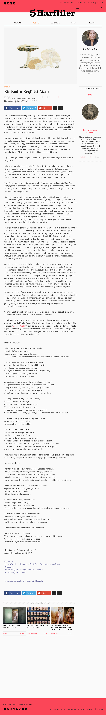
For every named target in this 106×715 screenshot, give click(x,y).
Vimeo (17, 709)
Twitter (8, 3)
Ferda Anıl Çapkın (32, 633)
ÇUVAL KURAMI (19, 102)
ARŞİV (73, 3)
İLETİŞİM (91, 3)
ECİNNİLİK (55, 22)
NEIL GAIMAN (14, 100)
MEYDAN (18, 22)
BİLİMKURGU (17, 99)
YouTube (14, 709)
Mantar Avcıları (19, 326)
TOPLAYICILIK (33, 100)
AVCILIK (6, 99)
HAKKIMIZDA (54, 709)
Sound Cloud (23, 709)
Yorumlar (90, 709)
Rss (14, 3)
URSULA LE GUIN (9, 102)
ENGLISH (100, 3)
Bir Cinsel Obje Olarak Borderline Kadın (11, 626)
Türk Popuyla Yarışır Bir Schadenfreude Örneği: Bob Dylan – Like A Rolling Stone (61, 627)
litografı (38, 581)
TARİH (73, 22)
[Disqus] (39, 667)
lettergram (29, 704)
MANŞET (6, 100)
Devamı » (97, 157)
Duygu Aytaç (54, 633)
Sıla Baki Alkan (90, 49)
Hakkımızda (64, 3)
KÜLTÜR (36, 22)
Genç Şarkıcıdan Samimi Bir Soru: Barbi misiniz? (37, 626)
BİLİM (11, 99)
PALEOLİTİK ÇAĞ (23, 100)
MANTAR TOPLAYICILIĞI (29, 99)
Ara (102, 8)
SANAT (92, 22)
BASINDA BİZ (81, 3)
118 (22, 633)
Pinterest (20, 709)
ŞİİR (26, 102)
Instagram (11, 3)
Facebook (5, 3)
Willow (5, 633)
